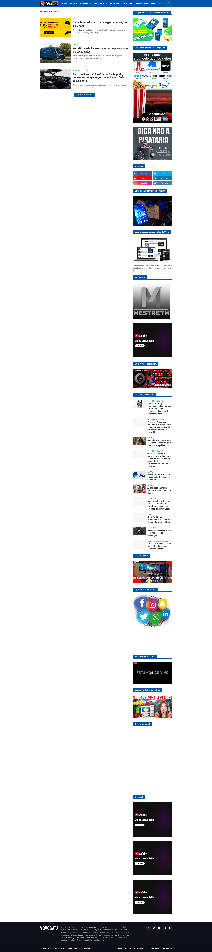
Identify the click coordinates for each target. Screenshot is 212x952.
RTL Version (167, 948)
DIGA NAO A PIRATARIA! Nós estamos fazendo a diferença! (159, 533)
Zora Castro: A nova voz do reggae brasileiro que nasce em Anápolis (159, 546)
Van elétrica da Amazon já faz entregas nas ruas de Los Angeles (100, 50)
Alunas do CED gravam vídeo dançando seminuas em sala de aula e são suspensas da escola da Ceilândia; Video (159, 408)
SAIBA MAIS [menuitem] (84, 3)
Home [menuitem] (64, 3)
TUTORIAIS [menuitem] (127, 3)
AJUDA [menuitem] (72, 3)
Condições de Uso (153, 948)
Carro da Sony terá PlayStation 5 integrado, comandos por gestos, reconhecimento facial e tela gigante (100, 78)
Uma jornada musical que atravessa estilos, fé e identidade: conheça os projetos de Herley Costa (159, 505)
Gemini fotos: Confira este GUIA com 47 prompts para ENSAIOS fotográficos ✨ (159, 443)
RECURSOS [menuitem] (114, 3)
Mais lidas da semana (144, 394)
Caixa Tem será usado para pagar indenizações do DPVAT (100, 24)
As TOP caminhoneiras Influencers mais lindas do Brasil (159, 490)
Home (120, 948)
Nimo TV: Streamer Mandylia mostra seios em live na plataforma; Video (159, 519)
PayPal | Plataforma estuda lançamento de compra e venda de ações (159, 477)
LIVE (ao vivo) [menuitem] (142, 3)
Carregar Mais (84, 95)
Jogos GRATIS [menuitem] (99, 3)
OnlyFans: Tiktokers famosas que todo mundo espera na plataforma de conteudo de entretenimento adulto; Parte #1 (159, 460)
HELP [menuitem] (153, 3)
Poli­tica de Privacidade (134, 948)
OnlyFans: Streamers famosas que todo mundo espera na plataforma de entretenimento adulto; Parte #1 (159, 427)
